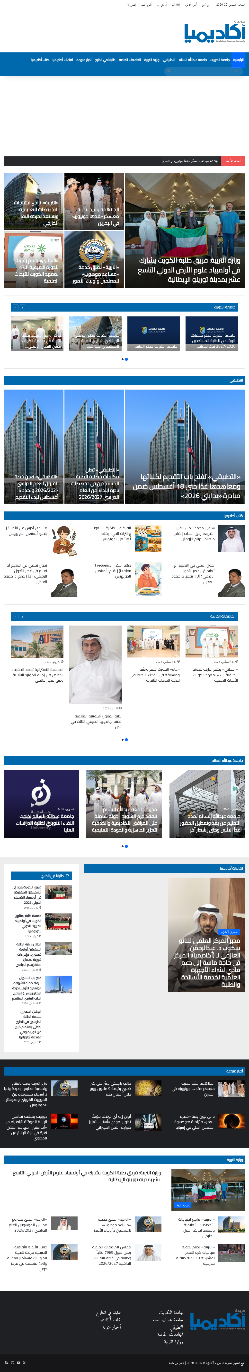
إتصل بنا (131, 5)
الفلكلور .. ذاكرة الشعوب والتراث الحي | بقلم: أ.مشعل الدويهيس (111, 533)
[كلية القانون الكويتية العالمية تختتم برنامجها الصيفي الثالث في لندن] (95, 665)
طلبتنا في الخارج (105, 60)
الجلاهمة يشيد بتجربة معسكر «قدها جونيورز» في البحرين (95, 216)
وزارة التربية (152, 60)
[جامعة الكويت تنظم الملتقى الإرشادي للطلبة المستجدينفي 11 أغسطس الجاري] (153, 333)
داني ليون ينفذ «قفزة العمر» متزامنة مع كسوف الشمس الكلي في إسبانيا (194, 1122)
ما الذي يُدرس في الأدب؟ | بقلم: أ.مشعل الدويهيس (26, 530)
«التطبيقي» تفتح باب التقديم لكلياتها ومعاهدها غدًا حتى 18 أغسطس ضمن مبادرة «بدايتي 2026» (186, 486)
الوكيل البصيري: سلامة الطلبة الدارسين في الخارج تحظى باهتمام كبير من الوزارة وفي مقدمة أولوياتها (28, 1024)
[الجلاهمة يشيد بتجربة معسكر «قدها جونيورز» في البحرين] (94, 201)
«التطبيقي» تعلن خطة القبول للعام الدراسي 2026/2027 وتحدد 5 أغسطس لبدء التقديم (37, 486)
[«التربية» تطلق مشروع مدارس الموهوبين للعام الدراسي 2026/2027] (64, 1223)
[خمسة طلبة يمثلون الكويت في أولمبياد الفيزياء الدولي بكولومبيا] (58, 921)
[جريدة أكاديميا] (215, 31)
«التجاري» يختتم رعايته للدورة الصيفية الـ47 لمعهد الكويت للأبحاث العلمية (37, 270)
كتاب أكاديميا (40, 60)
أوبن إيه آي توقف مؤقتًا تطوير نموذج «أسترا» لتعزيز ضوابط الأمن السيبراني (110, 1122)
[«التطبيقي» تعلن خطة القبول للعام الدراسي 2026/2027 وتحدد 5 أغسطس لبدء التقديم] (33, 447)
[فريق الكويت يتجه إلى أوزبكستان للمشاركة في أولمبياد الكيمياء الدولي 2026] (58, 892)
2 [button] (123, 359)
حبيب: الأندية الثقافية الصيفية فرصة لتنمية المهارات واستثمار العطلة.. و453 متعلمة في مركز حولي (26, 1258)
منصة (171, 1363)
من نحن (206, 5)
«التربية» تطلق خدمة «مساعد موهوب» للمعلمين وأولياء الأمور (96, 274)
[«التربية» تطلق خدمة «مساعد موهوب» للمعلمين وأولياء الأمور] (94, 259)
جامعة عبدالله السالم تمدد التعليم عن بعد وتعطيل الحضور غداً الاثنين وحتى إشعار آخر (210, 823)
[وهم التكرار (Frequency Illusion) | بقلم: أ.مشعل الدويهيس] (148, 579)
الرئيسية (238, 60)
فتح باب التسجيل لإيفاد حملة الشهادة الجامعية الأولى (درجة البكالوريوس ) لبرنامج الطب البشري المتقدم (26, 988)
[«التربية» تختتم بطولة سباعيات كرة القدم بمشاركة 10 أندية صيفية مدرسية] (231, 1253)
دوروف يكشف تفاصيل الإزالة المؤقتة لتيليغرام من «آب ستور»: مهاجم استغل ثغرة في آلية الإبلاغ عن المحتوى (26, 1127)
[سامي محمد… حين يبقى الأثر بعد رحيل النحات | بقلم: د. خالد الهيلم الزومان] (231, 538)
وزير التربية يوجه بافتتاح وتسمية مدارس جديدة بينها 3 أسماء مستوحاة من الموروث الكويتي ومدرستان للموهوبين (25, 1094)
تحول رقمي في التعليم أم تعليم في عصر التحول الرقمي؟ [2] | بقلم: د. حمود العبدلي (25, 573)
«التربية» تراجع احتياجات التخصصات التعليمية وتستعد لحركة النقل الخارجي (179, 161)
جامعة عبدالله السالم (193, 60)
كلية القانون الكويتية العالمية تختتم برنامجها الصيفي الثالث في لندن (96, 721)
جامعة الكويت (220, 60)
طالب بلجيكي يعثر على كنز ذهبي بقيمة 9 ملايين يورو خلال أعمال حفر (110, 1088)
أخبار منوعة (83, 60)
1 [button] (126, 359)
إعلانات (175, 5)
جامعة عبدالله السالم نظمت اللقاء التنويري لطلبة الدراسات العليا (45, 823)
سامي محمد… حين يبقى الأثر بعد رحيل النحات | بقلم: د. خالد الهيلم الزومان (194, 533)
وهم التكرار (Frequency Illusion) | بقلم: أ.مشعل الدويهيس (113, 570)
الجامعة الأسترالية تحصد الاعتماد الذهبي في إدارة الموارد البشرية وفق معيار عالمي (37, 675)
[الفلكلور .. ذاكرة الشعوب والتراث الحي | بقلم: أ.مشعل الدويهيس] (148, 538)
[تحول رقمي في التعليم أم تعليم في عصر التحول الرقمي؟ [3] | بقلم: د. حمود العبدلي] (231, 579)
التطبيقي (169, 60)
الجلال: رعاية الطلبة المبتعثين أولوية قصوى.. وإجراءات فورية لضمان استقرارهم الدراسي (28, 954)
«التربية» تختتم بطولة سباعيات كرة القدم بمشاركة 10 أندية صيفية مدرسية (195, 1255)
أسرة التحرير (191, 5)
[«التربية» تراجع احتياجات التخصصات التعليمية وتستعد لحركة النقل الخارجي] (231, 1224)
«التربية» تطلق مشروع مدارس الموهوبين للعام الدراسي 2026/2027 (28, 1224)
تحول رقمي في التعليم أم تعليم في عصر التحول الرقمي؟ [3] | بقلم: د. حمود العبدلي (193, 573)
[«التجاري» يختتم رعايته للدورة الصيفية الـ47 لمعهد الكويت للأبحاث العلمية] (212, 642)
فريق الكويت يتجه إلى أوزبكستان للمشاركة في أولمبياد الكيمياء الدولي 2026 (26, 895)
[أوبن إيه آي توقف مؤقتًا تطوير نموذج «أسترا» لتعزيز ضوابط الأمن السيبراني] (148, 1122)
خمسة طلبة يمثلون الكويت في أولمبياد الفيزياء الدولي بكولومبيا (28, 923)
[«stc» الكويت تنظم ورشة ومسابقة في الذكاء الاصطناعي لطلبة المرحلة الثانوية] (153, 642)
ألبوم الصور (146, 5)
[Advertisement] (124, 112)
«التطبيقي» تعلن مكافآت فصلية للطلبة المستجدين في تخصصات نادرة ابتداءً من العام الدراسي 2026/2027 (95, 483)
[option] (124, 230)
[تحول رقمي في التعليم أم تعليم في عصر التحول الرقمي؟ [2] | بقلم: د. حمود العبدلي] (64, 579)
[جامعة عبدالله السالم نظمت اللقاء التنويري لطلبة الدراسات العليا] (41, 804)
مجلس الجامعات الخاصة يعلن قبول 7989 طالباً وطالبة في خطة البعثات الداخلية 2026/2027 (111, 1255)
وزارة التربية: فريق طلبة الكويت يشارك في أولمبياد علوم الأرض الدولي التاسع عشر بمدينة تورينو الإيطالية (189, 269)
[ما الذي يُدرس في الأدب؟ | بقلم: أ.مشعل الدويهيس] (64, 541)
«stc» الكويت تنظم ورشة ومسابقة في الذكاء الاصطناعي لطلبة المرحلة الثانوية (155, 675)
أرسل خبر (161, 5)
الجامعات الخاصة (130, 60)
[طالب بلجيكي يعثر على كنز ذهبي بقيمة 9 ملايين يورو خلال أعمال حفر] (148, 1088)
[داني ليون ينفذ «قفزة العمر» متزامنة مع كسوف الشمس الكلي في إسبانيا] (231, 1121)
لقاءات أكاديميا (63, 60)
